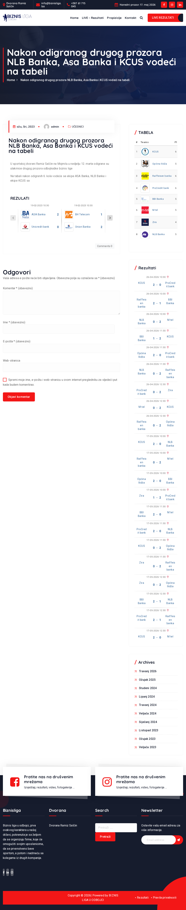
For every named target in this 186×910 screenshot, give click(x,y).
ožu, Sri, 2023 (25, 126)
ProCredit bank (160, 188)
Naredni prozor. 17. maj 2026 (137, 4)
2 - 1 (157, 303)
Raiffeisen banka (162, 176)
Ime (14, 322)
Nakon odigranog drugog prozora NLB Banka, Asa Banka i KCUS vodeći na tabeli (75, 80)
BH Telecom (82, 214)
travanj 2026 (147, 671)
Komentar (18, 288)
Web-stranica (11, 360)
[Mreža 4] (167, 314)
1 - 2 (157, 338)
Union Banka (83, 226)
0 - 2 (157, 322)
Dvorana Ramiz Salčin (16, 5)
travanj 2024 (147, 705)
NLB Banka (158, 234)
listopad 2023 (148, 730)
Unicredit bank (40, 226)
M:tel (155, 210)
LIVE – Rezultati (93, 18)
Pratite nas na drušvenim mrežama (48, 779)
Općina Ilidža (159, 163)
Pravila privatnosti (164, 897)
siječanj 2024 (148, 722)
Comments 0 (104, 246)
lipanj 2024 (147, 696)
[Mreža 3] (167, 293)
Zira (154, 222)
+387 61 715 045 (78, 5)
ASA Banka (39, 214)
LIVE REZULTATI (163, 17)
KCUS (155, 151)
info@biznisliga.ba (51, 5)
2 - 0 (157, 285)
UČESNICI (78, 126)
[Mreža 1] (167, 277)
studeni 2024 (148, 688)
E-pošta (16, 341)
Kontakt (130, 18)
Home (74, 18)
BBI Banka (158, 199)
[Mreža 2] (167, 347)
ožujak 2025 (147, 679)
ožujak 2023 (147, 739)
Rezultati (142, 897)
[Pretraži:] (116, 827)
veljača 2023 (147, 747)
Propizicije (114, 18)
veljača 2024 (147, 713)
